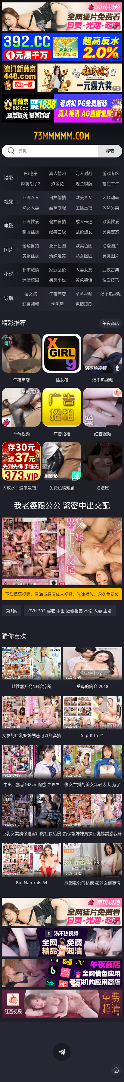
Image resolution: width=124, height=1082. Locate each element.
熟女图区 (84, 256)
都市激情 (30, 269)
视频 (9, 201)
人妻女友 (84, 269)
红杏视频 (30, 304)
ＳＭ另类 (110, 207)
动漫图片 (110, 245)
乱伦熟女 (84, 232)
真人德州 (57, 173)
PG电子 (31, 173)
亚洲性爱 (30, 221)
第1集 (11, 611)
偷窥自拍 (30, 245)
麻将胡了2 (30, 183)
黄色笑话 (84, 280)
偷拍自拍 (57, 221)
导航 (9, 298)
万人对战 (84, 173)
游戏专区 (110, 173)
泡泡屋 (57, 304)
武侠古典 (110, 269)
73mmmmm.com (62, 136)
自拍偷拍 (57, 197)
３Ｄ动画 (110, 197)
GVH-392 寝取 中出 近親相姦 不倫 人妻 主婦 (70, 611)
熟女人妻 (30, 207)
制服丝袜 (30, 232)
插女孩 (30, 294)
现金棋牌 (84, 183)
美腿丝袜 (30, 256)
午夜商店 (57, 294)
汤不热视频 (110, 294)
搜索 (110, 151)
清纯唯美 (57, 256)
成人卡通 (84, 221)
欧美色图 (84, 245)
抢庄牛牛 (110, 183)
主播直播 (84, 207)
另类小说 (57, 280)
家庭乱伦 (57, 269)
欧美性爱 (110, 221)
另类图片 (110, 256)
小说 (9, 274)
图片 (9, 250)
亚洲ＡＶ (30, 197)
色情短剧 (84, 304)
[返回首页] (116, 1070)
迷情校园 (30, 280)
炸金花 (57, 183)
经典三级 (57, 232)
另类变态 (110, 232)
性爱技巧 (110, 280)
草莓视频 (84, 294)
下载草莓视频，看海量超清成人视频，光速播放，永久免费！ (62, 594)
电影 (9, 225)
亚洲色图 (57, 245)
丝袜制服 (57, 207)
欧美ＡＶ (84, 197)
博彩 (9, 177)
